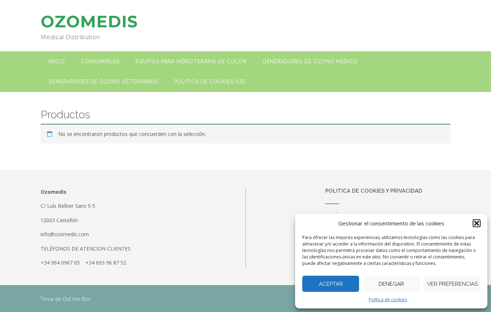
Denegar (391, 284)
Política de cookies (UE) (210, 81)
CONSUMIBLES (100, 61)
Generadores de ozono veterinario (103, 81)
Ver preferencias (452, 284)
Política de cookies (388, 300)
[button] (476, 223)
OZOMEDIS (89, 21)
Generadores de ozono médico (310, 61)
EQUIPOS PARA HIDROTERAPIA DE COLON (191, 61)
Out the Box (77, 298)
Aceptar (331, 284)
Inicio (57, 61)
